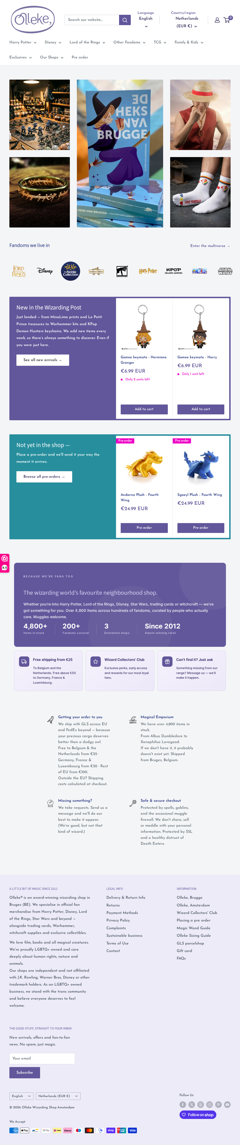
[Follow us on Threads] (200, 1104)
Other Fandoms (126, 42)
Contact (113, 951)
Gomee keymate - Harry (197, 357)
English (17, 1096)
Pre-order (144, 528)
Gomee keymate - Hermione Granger (144, 359)
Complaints (116, 928)
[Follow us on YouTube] (227, 1104)
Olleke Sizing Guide (194, 936)
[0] (227, 20)
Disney (50, 42)
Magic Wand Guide (193, 928)
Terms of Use (117, 943)
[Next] (230, 266)
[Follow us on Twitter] (191, 1104)
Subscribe (24, 1073)
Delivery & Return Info (125, 898)
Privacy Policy (118, 920)
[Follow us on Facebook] (183, 1104)
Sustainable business (124, 936)
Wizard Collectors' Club (197, 913)
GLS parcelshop (190, 943)
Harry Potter (20, 42)
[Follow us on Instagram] (209, 1104)
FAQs (181, 958)
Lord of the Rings (85, 42)
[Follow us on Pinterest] (218, 1104)
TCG (157, 42)
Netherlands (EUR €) (54, 1096)
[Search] (125, 20)
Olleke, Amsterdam (193, 905)
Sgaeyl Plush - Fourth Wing (199, 495)
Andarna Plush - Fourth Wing (140, 497)
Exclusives (18, 57)
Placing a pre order (193, 920)
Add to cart (144, 409)
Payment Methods (122, 913)
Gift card (184, 951)
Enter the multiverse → (211, 246)
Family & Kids (186, 42)
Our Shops (49, 57)
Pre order (80, 57)
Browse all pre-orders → (44, 477)
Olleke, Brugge (189, 898)
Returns (113, 905)
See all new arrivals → (42, 360)
